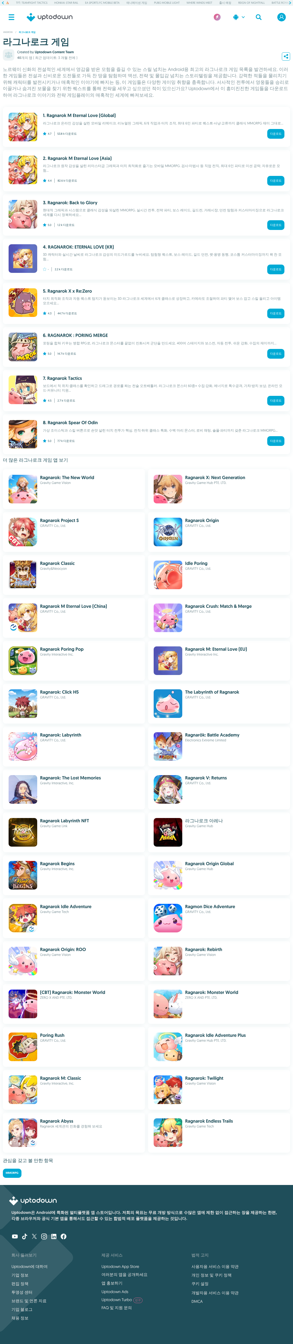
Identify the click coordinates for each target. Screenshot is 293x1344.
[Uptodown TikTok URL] (24, 1237)
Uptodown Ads (115, 1291)
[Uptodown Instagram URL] (44, 1237)
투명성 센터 (22, 1292)
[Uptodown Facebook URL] (63, 1237)
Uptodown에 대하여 (29, 1266)
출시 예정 (225, 3)
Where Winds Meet (199, 3)
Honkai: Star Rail (66, 3)
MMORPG (12, 1173)
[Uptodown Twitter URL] (34, 1237)
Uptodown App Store (120, 1266)
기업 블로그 (22, 1309)
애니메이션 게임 (136, 3)
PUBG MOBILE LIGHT (167, 3)
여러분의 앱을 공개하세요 (125, 1274)
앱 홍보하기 (112, 1283)
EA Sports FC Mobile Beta (102, 3)
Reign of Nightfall (251, 3)
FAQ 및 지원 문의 (117, 1307)
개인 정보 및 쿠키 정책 (211, 1275)
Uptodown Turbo (121, 1299)
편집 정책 (20, 1283)
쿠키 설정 (200, 1283)
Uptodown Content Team (54, 52)
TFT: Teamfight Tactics (31, 3)
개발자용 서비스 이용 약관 (215, 1292)
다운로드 (276, 134)
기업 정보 (20, 1275)
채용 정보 (20, 1318)
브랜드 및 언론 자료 (29, 1300)
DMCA (197, 1301)
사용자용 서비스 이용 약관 (215, 1266)
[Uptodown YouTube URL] (14, 1237)
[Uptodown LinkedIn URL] (53, 1237)
